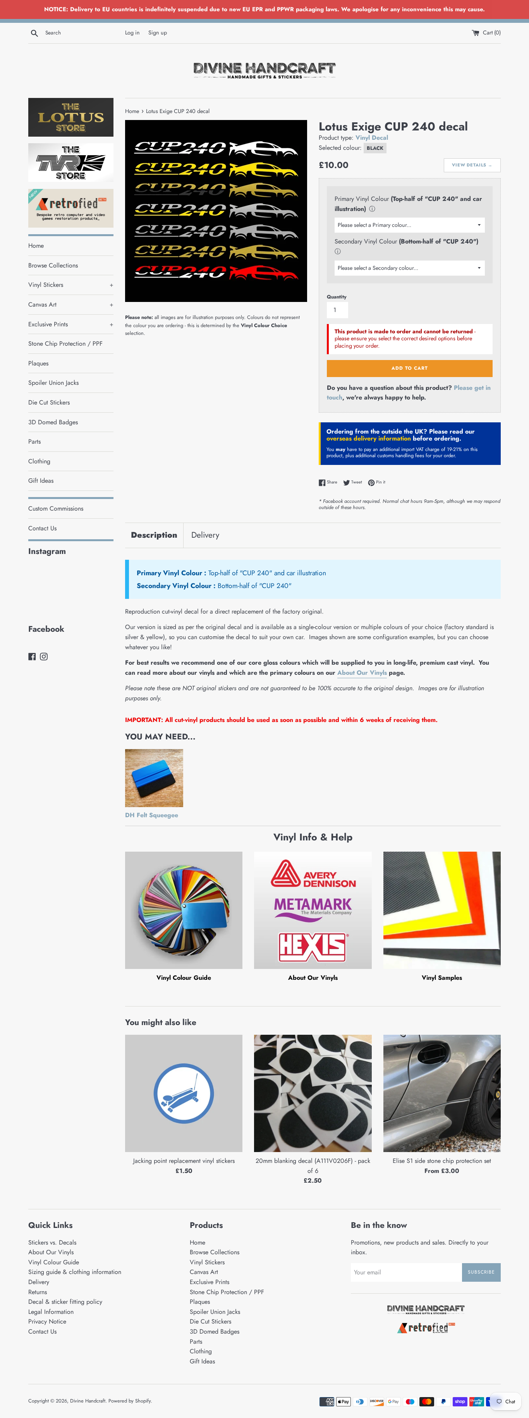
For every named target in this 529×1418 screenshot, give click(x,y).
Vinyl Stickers (70, 284)
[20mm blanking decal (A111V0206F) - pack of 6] (312, 1093)
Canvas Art (70, 304)
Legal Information (51, 1311)
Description (154, 535)
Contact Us (42, 528)
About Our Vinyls (362, 672)
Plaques (38, 363)
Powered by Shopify (129, 1400)
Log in (132, 32)
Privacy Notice (47, 1321)
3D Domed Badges (53, 422)
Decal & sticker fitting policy (65, 1301)
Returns (37, 1292)
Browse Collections (53, 265)
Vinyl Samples (442, 977)
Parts (34, 441)
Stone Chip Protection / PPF (65, 343)
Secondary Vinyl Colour (366, 241)
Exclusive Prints (70, 324)
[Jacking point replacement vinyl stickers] (183, 1093)
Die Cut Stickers (49, 402)
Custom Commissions (55, 508)
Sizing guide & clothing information (74, 1271)
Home (36, 245)
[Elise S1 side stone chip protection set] (442, 1093)
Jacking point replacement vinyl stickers (184, 1160)
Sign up (157, 32)
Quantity (337, 296)
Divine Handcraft (87, 1400)
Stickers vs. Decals (52, 1242)
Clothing (39, 461)
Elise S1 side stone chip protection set (442, 1160)
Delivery (205, 535)
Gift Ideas (40, 480)
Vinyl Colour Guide (183, 977)
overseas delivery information (368, 438)
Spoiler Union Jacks (53, 382)
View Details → (472, 165)
